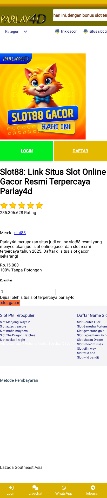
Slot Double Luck (89, 322)
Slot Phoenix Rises (90, 344)
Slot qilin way (86, 348)
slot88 (20, 232)
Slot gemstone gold (90, 331)
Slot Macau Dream (90, 340)
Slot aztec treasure (13, 326)
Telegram (93, 493)
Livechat (35, 493)
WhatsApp (63, 493)
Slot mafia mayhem (14, 331)
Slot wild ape (86, 353)
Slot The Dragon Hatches (17, 335)
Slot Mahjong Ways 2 (15, 322)
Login (11, 493)
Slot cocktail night (12, 340)
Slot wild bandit (88, 357)
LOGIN (27, 150)
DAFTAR (80, 150)
